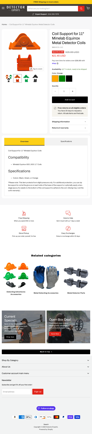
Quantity (55, 86)
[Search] (81, 8)
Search (46, 424)
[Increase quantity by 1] (72, 91)
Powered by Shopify (46, 429)
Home (4, 24)
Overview (24, 141)
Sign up (37, 392)
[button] (9, 78)
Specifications (66, 141)
